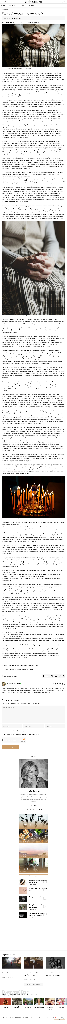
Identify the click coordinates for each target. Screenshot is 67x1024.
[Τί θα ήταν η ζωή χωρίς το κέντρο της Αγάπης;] (23, 915)
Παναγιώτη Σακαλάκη (59, 1019)
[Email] (15, 18)
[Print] (20, 18)
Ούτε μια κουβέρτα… (36, 897)
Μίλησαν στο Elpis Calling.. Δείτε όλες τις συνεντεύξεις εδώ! (19, 994)
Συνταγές (24, 839)
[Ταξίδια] (33, 851)
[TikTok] (64, 684)
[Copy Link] (17, 18)
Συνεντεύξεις (25, 824)
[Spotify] (42, 810)
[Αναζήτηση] (59, 1)
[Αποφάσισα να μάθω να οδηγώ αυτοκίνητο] (55, 963)
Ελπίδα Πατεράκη (9, 22)
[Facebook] (53, 684)
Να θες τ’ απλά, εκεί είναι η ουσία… (38, 889)
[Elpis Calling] (33, 1)
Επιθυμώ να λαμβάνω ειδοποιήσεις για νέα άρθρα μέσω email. (21, 734)
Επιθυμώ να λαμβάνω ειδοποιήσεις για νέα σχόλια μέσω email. (21, 731)
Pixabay (28, 315)
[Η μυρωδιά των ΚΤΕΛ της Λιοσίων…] (33, 963)
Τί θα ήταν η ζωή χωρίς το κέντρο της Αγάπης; (37, 914)
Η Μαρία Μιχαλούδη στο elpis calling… (37, 906)
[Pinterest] (62, 684)
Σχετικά (12, 1017)
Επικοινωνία (18, 1017)
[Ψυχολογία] (33, 865)
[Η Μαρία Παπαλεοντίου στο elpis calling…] (23, 882)
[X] (55, 684)
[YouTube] (58, 684)
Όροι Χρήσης (25, 1017)
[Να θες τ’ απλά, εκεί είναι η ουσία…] (23, 890)
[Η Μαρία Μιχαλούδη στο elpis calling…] (23, 907)
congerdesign (18, 315)
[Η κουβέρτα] (11, 963)
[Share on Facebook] (9, 18)
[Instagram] (60, 684)
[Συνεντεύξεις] (33, 821)
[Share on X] (12, 18)
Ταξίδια (23, 854)
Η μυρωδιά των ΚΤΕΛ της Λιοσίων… (32, 974)
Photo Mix (17, 518)
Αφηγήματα (5, 9)
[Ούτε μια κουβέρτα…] (23, 899)
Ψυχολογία (24, 869)
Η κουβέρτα (6, 973)
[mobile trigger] (3, 2)
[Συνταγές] (33, 836)
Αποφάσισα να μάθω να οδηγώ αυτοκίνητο (55, 974)
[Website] (51, 684)
